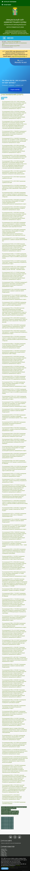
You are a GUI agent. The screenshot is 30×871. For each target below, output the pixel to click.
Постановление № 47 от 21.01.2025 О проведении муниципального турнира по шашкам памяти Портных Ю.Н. (14, 239)
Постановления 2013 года (7, 824)
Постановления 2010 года (7, 828)
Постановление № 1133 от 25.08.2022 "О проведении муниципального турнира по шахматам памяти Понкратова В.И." (14, 521)
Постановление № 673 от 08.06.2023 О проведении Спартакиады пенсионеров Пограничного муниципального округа (14, 423)
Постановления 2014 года (7, 823)
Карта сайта (6, 33)
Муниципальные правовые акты (8, 808)
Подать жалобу (15, 89)
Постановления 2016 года (7, 820)
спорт (2, 98)
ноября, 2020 (3, 855)
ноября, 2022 (3, 852)
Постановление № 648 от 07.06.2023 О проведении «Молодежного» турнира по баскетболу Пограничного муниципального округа (14, 429)
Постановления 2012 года (7, 825)
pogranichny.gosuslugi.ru (19, 56)
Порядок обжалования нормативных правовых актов (14, 807)
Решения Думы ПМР (6, 810)
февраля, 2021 (4, 853)
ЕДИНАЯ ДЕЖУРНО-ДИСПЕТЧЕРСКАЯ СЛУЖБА (16, 32)
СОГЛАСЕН (4, 868)
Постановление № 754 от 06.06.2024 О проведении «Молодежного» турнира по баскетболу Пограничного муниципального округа (14, 332)
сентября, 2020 (4, 856)
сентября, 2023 (4, 850)
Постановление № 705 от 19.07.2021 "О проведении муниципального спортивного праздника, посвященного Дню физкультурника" (14, 701)
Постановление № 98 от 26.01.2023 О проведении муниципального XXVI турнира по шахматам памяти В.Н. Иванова (14, 462)
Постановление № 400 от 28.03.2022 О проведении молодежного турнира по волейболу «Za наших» (14, 589)
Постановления (4, 97)
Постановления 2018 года (7, 817)
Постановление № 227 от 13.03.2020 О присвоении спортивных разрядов (13, 803)
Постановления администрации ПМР (10, 811)
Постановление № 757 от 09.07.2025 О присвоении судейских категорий (13, 177)
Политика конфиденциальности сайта (15, 31)
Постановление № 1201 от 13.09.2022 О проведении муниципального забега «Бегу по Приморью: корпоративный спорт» (14, 515)
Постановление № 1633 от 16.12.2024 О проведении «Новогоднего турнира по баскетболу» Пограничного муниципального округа (14, 262)
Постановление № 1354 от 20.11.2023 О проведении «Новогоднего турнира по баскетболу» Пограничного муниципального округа (14, 398)
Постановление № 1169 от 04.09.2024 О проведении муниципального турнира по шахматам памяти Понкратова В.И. (14, 291)
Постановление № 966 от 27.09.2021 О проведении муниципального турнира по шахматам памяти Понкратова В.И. (14, 666)
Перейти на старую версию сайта (19, 33)
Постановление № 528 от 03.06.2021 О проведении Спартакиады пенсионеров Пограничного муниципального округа (14, 707)
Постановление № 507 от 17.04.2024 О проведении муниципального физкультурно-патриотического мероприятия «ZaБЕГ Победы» (14, 352)
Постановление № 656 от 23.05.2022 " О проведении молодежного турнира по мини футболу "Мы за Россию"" (14, 509)
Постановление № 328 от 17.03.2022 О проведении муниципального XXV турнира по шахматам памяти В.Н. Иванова (14, 595)
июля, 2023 (3, 851)
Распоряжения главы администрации (10, 812)
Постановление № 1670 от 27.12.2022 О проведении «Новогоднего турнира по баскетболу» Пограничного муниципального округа (14, 481)
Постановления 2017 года (7, 819)
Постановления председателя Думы (9, 814)
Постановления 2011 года (7, 827)
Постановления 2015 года (7, 821)
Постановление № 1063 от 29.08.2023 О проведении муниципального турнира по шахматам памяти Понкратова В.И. (14, 411)
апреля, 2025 (3, 849)
